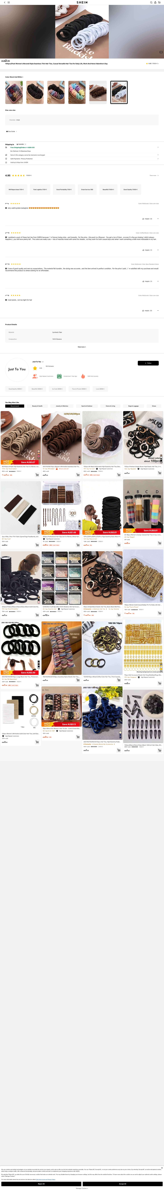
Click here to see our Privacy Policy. (45, 1179)
